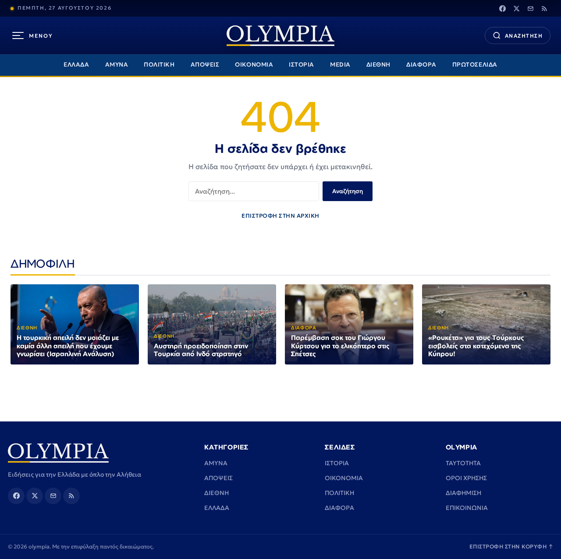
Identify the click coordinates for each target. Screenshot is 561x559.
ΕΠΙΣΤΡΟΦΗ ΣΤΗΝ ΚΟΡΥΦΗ (511, 546)
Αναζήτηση (347, 191)
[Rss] (544, 8)
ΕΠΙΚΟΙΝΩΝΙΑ (467, 508)
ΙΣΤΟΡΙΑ (301, 64)
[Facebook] (502, 8)
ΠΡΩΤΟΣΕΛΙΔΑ (474, 64)
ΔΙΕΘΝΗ (378, 64)
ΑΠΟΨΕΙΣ (205, 64)
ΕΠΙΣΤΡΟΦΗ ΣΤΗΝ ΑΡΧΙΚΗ (280, 215)
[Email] (530, 8)
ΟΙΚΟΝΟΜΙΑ (254, 64)
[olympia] (280, 35)
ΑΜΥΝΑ (116, 64)
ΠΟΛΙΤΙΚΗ (159, 64)
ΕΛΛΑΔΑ (76, 64)
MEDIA (340, 64)
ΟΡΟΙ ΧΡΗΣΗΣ (466, 478)
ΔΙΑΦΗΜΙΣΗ (463, 493)
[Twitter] (516, 8)
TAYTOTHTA (463, 463)
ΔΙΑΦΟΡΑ (421, 64)
